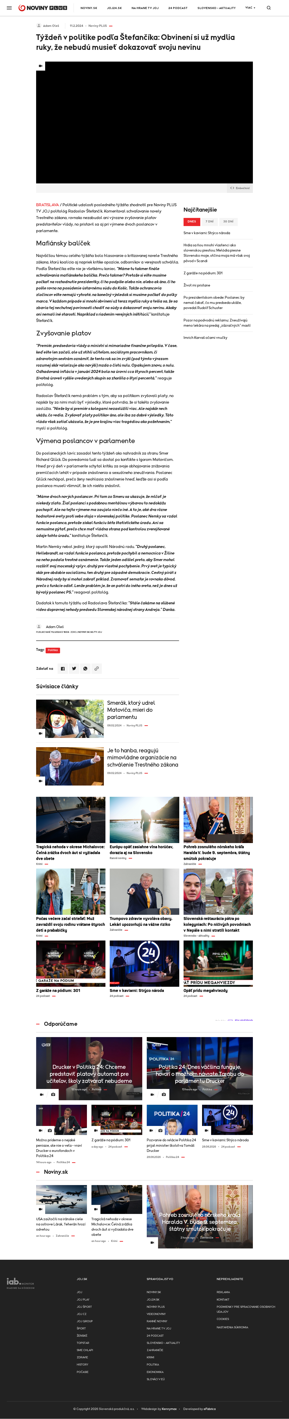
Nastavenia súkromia (232, 1327)
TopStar (83, 1343)
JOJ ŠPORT (84, 1307)
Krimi (150, 1357)
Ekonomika (155, 1372)
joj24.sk (153, 1299)
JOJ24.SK (114, 8)
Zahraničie (155, 1350)
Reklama (223, 1292)
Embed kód (242, 188)
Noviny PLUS (156, 1307)
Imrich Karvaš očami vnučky (205, 338)
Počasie (83, 1372)
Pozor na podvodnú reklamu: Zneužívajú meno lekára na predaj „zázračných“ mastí (217, 323)
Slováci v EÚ (156, 1379)
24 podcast (178, 8)
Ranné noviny (157, 1321)
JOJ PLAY (83, 1299)
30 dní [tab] (228, 221)
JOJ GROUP (85, 1321)
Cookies (223, 1319)
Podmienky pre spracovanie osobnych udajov (246, 1309)
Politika (53, 650)
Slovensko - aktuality (217, 8)
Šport (81, 1328)
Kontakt (223, 1299)
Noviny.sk (89, 8)
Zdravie (82, 1357)
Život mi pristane (197, 285)
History (82, 1364)
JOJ (79, 1292)
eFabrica (210, 1409)
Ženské (82, 1335)
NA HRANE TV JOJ (145, 8)
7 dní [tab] (210, 221)
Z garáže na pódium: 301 (203, 273)
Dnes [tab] (192, 221)
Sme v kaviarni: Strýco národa (207, 233)
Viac (248, 7)
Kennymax (169, 1409)
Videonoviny (156, 1314)
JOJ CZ (81, 1314)
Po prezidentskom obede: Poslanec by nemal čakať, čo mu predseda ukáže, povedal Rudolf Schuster (214, 303)
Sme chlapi (85, 1350)
